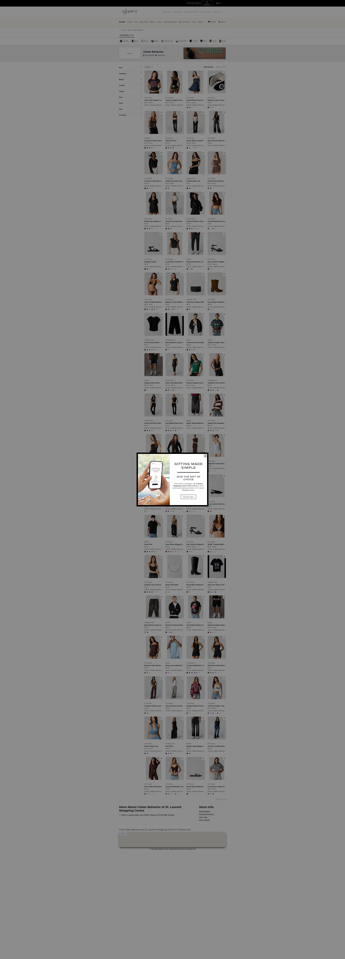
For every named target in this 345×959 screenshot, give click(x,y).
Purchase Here (188, 497)
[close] (205, 456)
